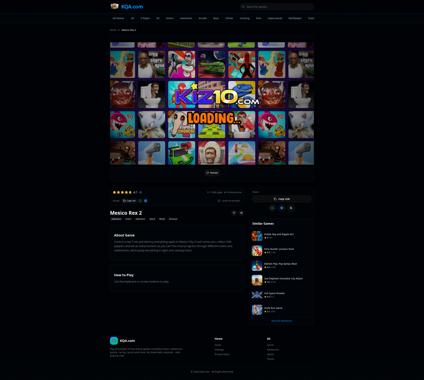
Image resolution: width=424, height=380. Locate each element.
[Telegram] (145, 200)
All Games (118, 18)
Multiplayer (295, 18)
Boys (216, 18)
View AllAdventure (281, 320)
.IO (132, 18)
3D (157, 18)
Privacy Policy (222, 354)
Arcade (203, 18)
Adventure (186, 18)
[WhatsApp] (140, 200)
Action (169, 18)
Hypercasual (275, 18)
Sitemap (219, 349)
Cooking (244, 18)
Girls (258, 18)
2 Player (145, 18)
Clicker (229, 18)
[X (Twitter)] (291, 208)
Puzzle (312, 18)
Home (113, 30)
